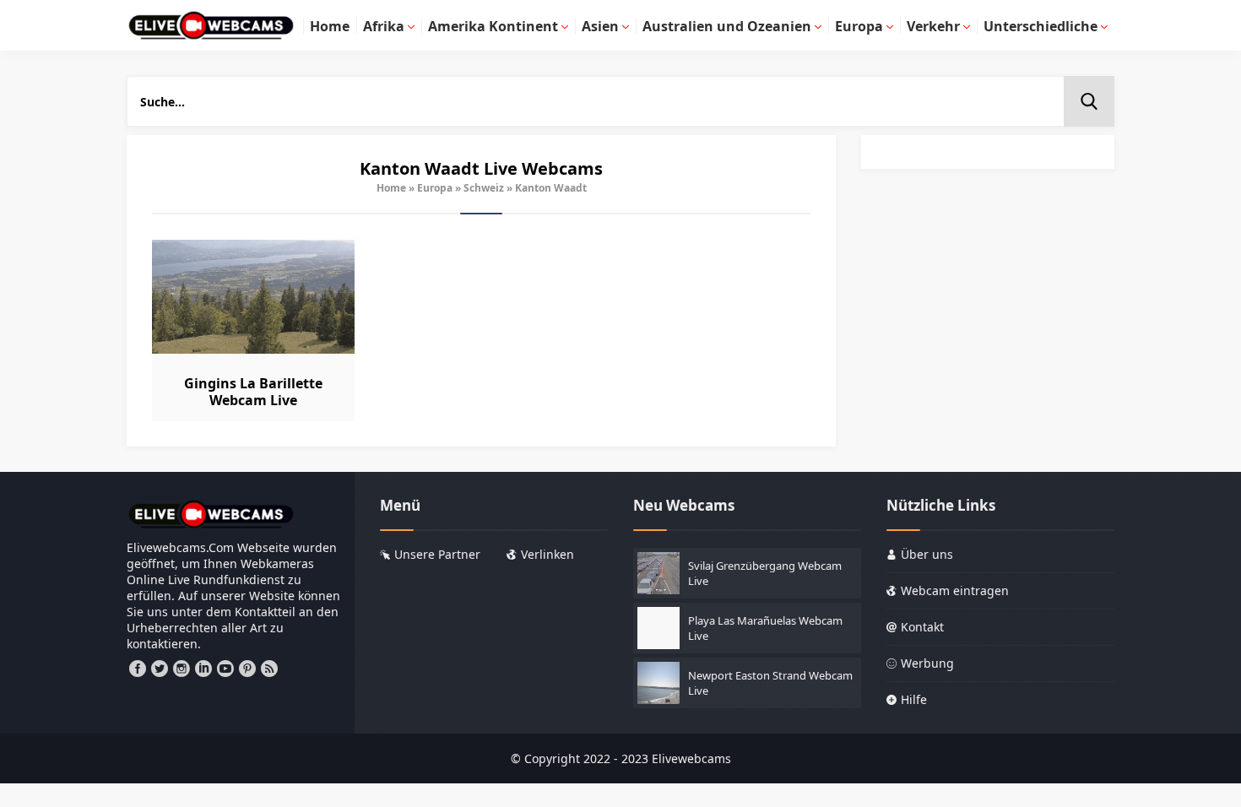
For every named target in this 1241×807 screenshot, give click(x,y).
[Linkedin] (203, 668)
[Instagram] (181, 668)
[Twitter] (159, 668)
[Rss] (269, 668)
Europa (435, 188)
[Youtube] (225, 668)
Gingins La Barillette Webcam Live (253, 392)
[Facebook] (137, 668)
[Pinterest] (247, 668)
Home (391, 188)
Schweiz (483, 188)
